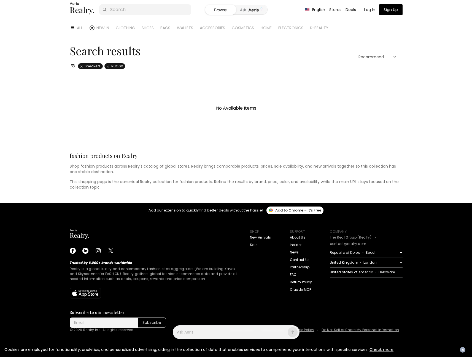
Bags (165, 28)
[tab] (251, 10)
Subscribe (151, 322)
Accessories (212, 28)
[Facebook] (73, 251)
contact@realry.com (348, 243)
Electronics (290, 28)
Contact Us (300, 259)
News (294, 252)
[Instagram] (98, 251)
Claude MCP (300, 289)
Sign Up (391, 9)
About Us (298, 237)
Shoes (148, 28)
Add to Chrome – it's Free (298, 210)
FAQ (293, 274)
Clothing (125, 28)
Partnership (300, 267)
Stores (335, 9)
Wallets (185, 28)
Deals (351, 9)
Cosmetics (243, 28)
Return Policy (301, 282)
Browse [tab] (220, 9)
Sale (254, 244)
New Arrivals (260, 237)
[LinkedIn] (85, 251)
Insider (296, 244)
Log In (369, 9)
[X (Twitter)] (111, 251)
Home (266, 28)
